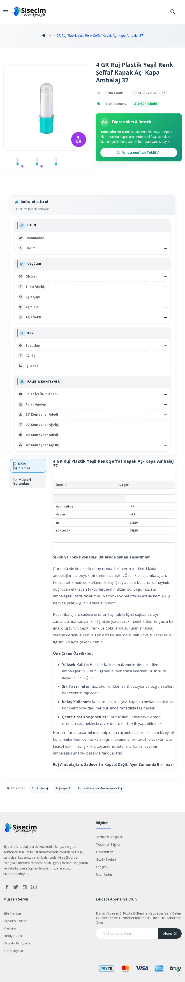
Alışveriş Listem (15, 920)
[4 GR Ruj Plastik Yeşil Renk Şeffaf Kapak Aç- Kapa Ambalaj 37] (17, 161)
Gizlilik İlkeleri (106, 859)
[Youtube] (33, 887)
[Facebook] (6, 887)
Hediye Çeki (12, 935)
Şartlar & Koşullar (109, 837)
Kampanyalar (13, 950)
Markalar (10, 928)
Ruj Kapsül (63, 788)
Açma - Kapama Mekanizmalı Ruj (100, 788)
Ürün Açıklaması (22, 466)
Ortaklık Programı (16, 943)
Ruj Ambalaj (40, 788)
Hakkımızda (104, 852)
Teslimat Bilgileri (108, 844)
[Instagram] (24, 887)
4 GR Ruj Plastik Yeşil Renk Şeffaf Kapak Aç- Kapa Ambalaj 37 (98, 35)
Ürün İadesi (104, 874)
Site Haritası (12, 913)
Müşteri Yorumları (22, 481)
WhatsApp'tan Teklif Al (140, 152)
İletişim (101, 867)
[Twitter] (15, 887)
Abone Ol (170, 933)
